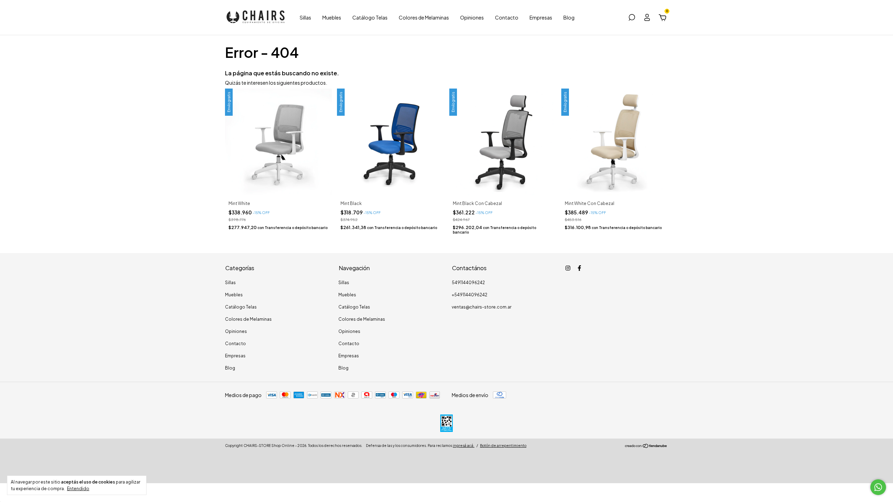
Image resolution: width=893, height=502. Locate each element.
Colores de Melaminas (424, 17)
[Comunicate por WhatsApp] (878, 487)
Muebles (331, 17)
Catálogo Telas (370, 17)
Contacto (506, 17)
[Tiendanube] (646, 446)
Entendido (78, 488)
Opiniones (472, 17)
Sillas (305, 17)
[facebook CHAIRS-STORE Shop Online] (579, 268)
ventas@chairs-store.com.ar (481, 307)
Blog (569, 17)
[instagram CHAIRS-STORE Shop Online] (568, 268)
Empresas (541, 17)
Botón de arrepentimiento (503, 445)
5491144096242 (468, 282)
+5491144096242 (469, 294)
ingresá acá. (463, 445)
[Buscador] (631, 18)
